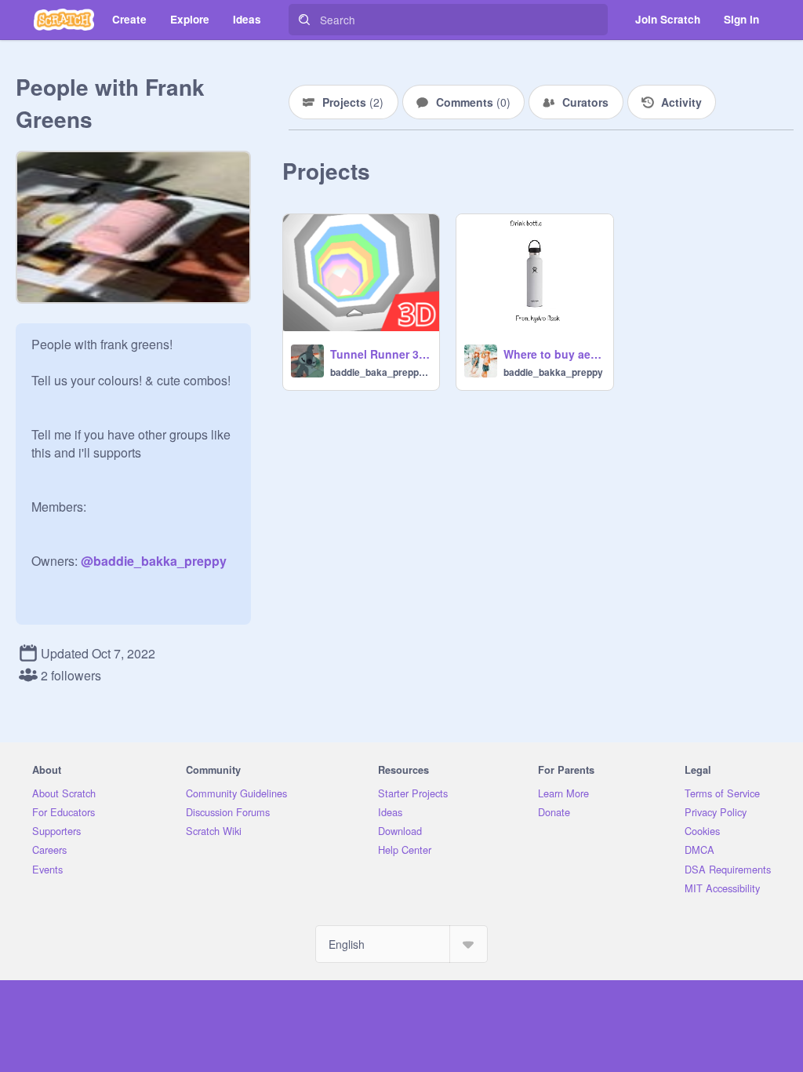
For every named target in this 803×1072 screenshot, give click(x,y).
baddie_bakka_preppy (553, 372)
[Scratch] (64, 19)
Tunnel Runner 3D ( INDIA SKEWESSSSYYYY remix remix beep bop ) (380, 354)
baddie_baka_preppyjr (380, 372)
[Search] (304, 19)
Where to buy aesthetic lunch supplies (553, 354)
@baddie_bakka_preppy (154, 561)
